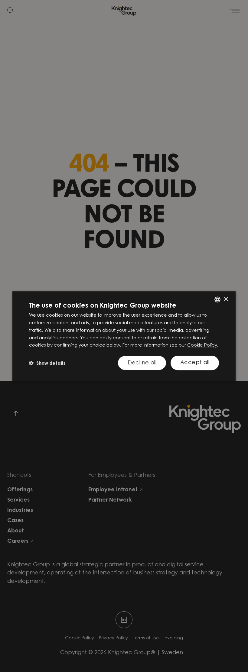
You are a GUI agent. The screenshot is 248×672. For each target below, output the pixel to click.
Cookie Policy (202, 345)
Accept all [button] (194, 363)
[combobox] (217, 299)
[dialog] (124, 336)
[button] (47, 363)
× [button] (226, 299)
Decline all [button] (142, 363)
